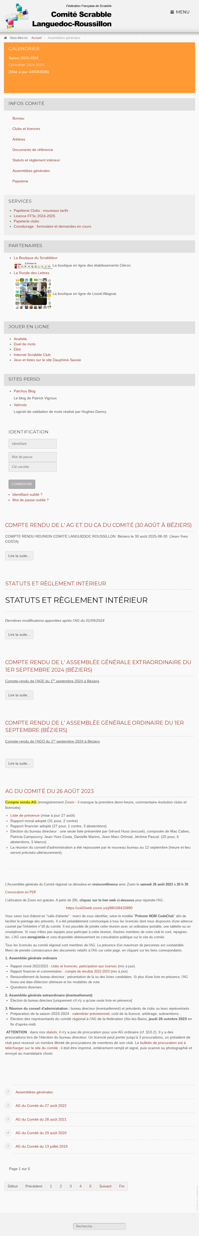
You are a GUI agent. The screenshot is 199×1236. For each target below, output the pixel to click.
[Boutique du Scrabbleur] (33, 265)
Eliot (17, 349)
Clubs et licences (26, 129)
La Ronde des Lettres (31, 273)
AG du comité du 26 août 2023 (49, 791)
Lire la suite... (19, 556)
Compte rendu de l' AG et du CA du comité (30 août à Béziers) (98, 525)
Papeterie (20, 181)
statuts (51, 1032)
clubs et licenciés (64, 966)
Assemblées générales (31, 171)
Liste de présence (25, 815)
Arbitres (18, 139)
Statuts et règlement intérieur (36, 160)
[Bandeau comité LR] (58, 16)
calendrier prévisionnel (90, 1014)
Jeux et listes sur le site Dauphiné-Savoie (47, 360)
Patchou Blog (24, 391)
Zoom (70, 802)
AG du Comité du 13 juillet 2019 (42, 1146)
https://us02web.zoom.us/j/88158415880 (99, 908)
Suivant (105, 1186)
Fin (121, 1186)
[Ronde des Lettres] (33, 294)
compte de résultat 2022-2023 (87, 971)
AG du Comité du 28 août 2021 (41, 1119)
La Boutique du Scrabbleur (36, 258)
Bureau (18, 118)
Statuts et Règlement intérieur (55, 583)
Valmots (20, 405)
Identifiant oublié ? (27, 495)
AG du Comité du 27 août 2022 (41, 1106)
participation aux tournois (98, 966)
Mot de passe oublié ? (30, 500)
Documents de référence (32, 150)
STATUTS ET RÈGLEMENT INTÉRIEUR (76, 600)
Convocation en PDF (20, 892)
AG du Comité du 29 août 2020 (41, 1133)
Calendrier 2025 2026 (26, 65)
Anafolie (20, 339)
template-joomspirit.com (198, 1198)
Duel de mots (24, 344)
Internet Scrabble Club (32, 355)
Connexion (22, 484)
